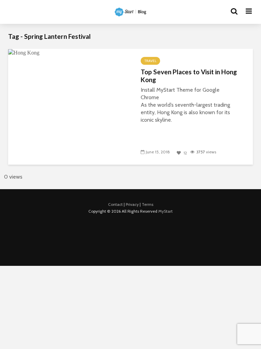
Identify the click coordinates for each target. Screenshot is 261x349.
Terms (147, 204)
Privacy (132, 204)
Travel (150, 61)
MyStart (165, 211)
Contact (115, 204)
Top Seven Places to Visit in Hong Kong (189, 76)
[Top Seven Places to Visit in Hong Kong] (23, 52)
